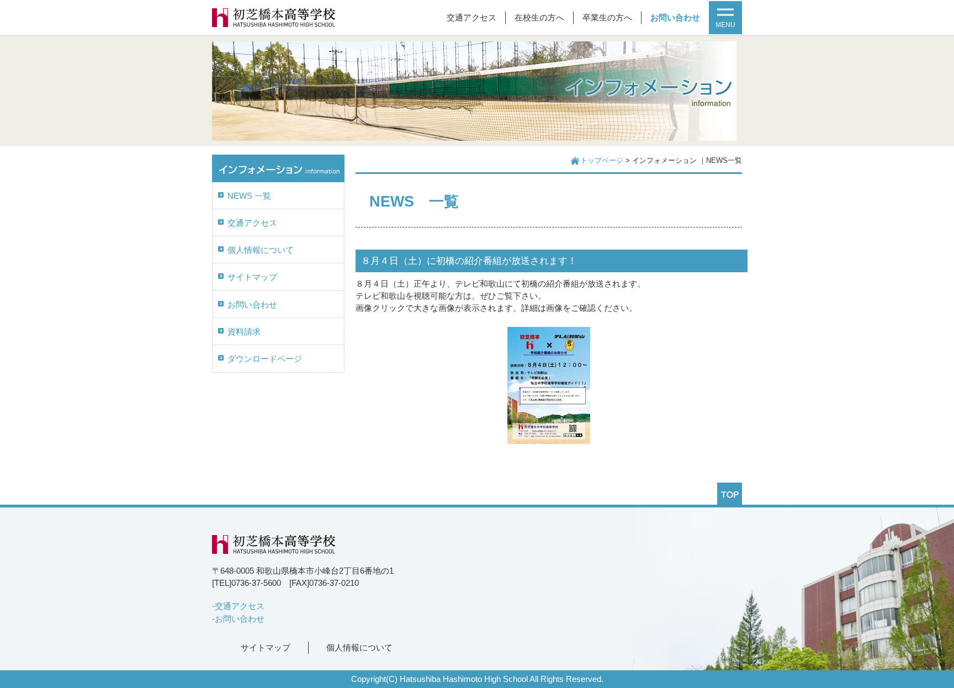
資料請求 (244, 331)
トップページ (601, 161)
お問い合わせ (675, 17)
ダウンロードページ (264, 358)
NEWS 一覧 (249, 196)
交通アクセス (471, 17)
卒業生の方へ (607, 17)
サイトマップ (252, 277)
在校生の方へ (539, 17)
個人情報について (260, 250)
